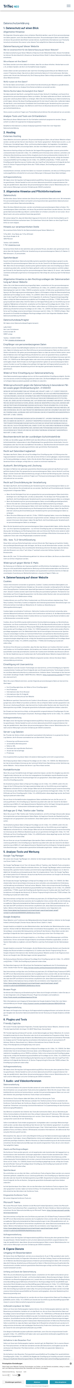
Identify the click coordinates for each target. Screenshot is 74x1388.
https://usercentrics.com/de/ (53, 675)
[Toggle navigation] (68, 6)
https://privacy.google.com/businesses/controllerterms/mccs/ (45, 967)
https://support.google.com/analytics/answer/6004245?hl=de (44, 1003)
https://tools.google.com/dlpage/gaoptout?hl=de (20, 997)
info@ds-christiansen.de (16, 340)
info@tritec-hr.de (14, 245)
